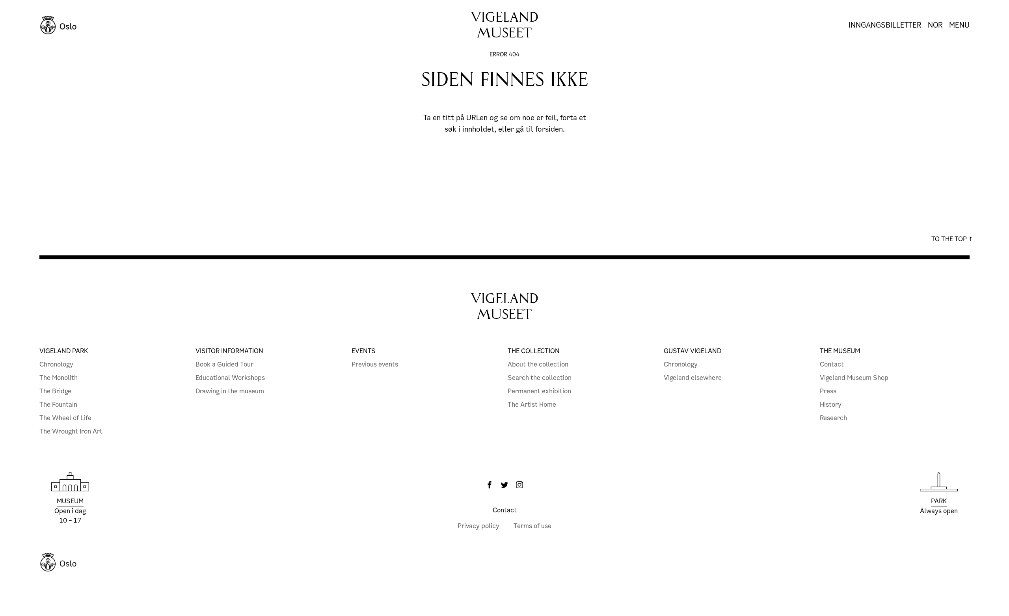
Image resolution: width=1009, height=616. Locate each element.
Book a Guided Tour (224, 364)
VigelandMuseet (504, 306)
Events (364, 350)
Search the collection (540, 377)
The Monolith (58, 377)
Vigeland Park (63, 350)
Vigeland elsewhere (693, 377)
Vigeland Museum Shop (854, 377)
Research (833, 417)
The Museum (840, 350)
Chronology (56, 364)
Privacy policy (478, 525)
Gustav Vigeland (692, 350)
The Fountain (58, 404)
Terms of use (532, 525)
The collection (534, 350)
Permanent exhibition (539, 391)
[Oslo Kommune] (504, 562)
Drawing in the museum (229, 391)
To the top (949, 239)
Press (828, 391)
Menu (959, 25)
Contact (832, 364)
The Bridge (55, 391)
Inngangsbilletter (885, 25)
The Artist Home (532, 404)
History (830, 404)
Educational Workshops (230, 377)
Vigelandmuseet (504, 25)
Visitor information (229, 350)
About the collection (538, 364)
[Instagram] (519, 484)
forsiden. (550, 129)
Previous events (375, 364)
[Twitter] (504, 484)
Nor (935, 25)
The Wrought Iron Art (70, 431)
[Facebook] (489, 484)
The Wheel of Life (65, 417)
